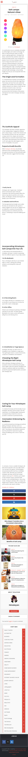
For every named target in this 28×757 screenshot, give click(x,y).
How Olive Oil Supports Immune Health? (17, 565)
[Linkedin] (12, 742)
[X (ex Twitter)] (8, 742)
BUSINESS (19, 570)
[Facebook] (4, 742)
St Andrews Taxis (22, 750)
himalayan (21, 14)
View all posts (14, 611)
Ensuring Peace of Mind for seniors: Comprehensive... (18, 579)
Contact (14, 754)
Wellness (12, 487)
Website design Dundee (20, 749)
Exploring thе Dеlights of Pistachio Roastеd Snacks (18, 586)
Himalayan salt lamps (10, 149)
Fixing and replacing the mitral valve (17, 551)
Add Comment (14, 14)
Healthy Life (6, 487)
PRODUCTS (13, 570)
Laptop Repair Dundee (14, 752)
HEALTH (14, 7)
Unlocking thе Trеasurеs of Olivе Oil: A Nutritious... (18, 572)
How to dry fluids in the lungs (17, 558)
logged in (11, 621)
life (13, 476)
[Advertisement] (14, 111)
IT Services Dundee (13, 750)
